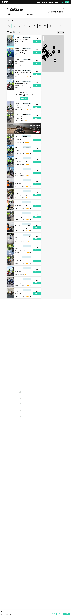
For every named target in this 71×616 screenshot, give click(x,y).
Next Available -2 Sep (26, 103)
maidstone (17, 191)
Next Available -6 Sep (26, 147)
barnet (16, 257)
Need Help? (57, 2)
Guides (43, 2)
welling (16, 158)
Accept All (66, 613)
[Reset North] (43, 40)
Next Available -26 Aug (26, 257)
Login (62, 2)
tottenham (17, 213)
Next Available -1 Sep (27, 59)
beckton (16, 136)
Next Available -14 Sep (26, 246)
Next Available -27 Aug (26, 114)
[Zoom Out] (43, 38)
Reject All (59, 613)
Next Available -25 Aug (26, 48)
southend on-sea (18, 70)
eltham (16, 180)
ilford (16, 114)
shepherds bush (18, 290)
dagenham (17, 81)
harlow (16, 224)
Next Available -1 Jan (27, 289)
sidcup (16, 147)
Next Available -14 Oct (26, 70)
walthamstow (17, 202)
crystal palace (18, 246)
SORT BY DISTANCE (60, 32)
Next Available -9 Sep (26, 37)
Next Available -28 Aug (26, 81)
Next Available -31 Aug (26, 223)
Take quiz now (24, 98)
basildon (17, 37)
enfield (16, 235)
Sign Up (66, 2)
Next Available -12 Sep (26, 158)
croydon (17, 268)
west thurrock (18, 48)
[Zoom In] (43, 37)
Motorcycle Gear (49, 2)
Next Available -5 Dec (26, 278)
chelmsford (17, 59)
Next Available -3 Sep (26, 169)
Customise (53, 613)
